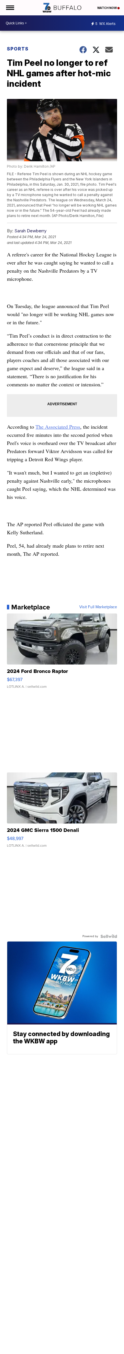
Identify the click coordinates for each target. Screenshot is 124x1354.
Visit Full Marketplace (98, 607)
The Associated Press (57, 426)
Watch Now (107, 8)
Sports (18, 49)
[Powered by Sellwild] (108, 936)
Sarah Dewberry (30, 230)
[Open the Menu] (9, 7)
